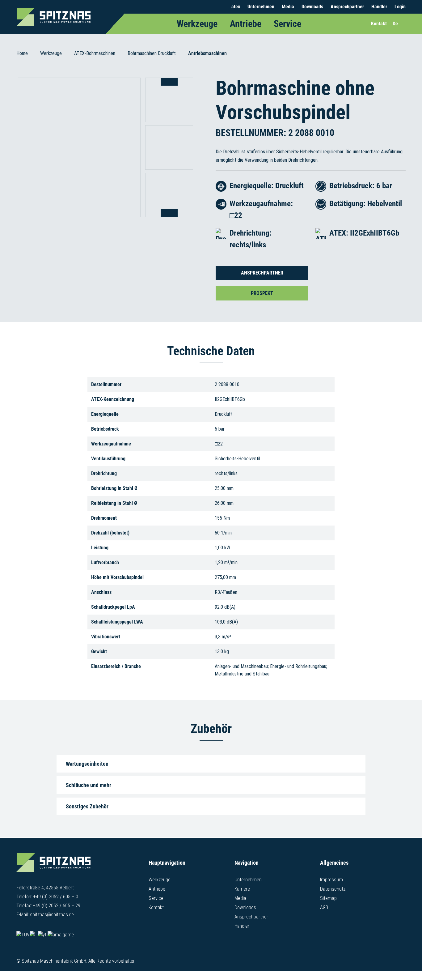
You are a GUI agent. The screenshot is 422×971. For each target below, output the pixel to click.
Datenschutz (332, 889)
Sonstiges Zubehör (87, 806)
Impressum (331, 880)
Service (287, 23)
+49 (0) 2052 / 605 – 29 (56, 906)
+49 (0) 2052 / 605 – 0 (55, 897)
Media (288, 7)
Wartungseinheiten (87, 763)
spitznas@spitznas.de (52, 915)
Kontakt (156, 907)
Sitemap (328, 898)
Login (400, 7)
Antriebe (245, 23)
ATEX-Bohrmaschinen (94, 53)
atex (235, 7)
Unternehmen (260, 7)
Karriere (242, 889)
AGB (324, 907)
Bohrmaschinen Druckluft (152, 53)
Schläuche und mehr (88, 785)
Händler (379, 7)
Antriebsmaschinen (207, 53)
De (395, 24)
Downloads (312, 7)
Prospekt (262, 293)
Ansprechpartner (347, 7)
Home (22, 53)
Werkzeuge (197, 23)
